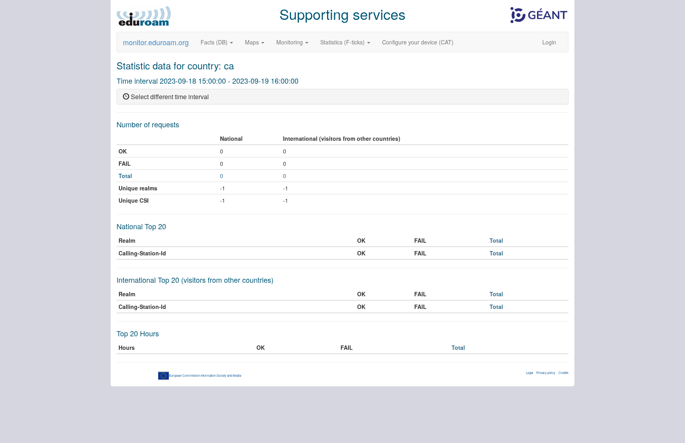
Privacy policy (545, 372)
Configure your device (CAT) (417, 42)
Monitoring (290, 42)
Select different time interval (169, 96)
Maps (252, 42)
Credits (563, 372)
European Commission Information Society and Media (205, 375)
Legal (529, 372)
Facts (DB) (215, 42)
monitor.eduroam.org (156, 42)
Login (549, 42)
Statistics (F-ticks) (343, 42)
